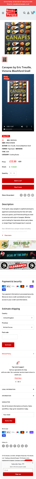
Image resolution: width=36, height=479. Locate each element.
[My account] (28, 13)
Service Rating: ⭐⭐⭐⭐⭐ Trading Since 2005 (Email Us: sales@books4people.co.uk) (18, 3)
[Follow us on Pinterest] (14, 446)
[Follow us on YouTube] (18, 446)
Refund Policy (6, 354)
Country (4, 313)
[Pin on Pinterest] (25, 195)
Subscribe (8, 421)
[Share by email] (32, 195)
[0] (32, 13)
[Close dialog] (32, 463)
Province (5, 323)
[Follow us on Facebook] (3, 446)
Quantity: (5, 173)
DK (3, 140)
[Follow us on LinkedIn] (22, 446)
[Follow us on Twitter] (7, 446)
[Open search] (24, 13)
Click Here (18, 378)
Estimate (8, 345)
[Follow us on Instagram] (11, 446)
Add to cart (18, 181)
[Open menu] (3, 13)
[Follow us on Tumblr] (26, 446)
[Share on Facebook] (21, 195)
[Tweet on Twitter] (28, 195)
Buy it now (18, 187)
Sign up (18, 474)
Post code (5, 332)
